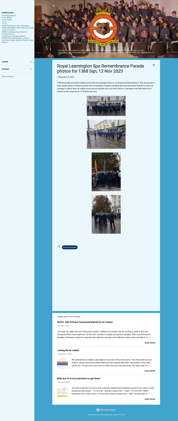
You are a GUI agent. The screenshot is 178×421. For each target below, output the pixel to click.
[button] (153, 65)
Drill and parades (69, 247)
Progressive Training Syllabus (13, 36)
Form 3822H (7, 20)
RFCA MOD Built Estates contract (15, 38)
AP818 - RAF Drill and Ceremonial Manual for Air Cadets (85, 322)
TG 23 (4, 24)
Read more (150, 343)
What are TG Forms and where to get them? (79, 378)
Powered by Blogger (107, 410)
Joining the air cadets (68, 350)
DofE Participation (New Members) (16, 26)
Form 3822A (7, 17)
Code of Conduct (8, 30)
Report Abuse (8, 76)
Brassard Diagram (9, 15)
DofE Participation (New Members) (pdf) (18, 28)
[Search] (158, 6)
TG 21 (4, 22)
